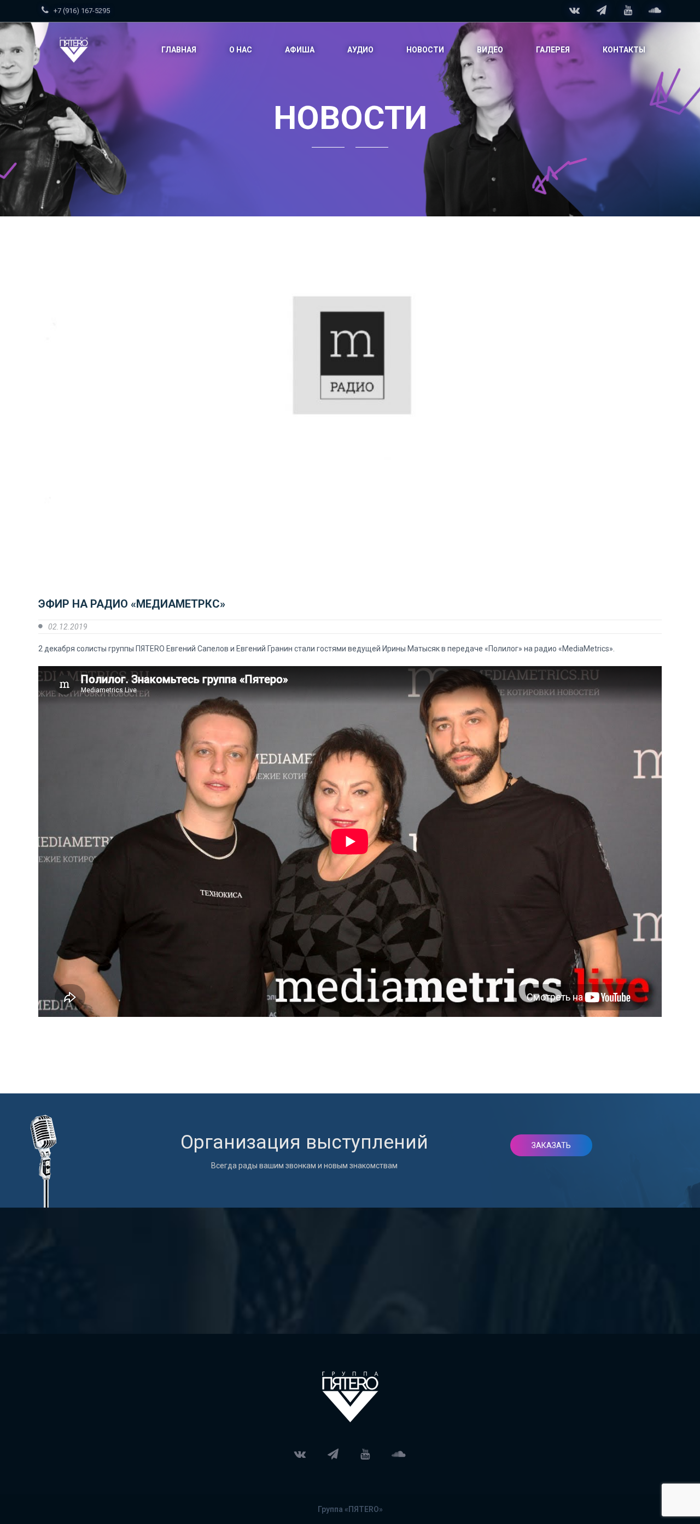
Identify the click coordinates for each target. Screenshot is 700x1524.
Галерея (553, 49)
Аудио (360, 49)
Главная (178, 49)
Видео (490, 49)
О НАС (240, 49)
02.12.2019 (68, 626)
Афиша (299, 49)
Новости (425, 49)
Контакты (624, 49)
